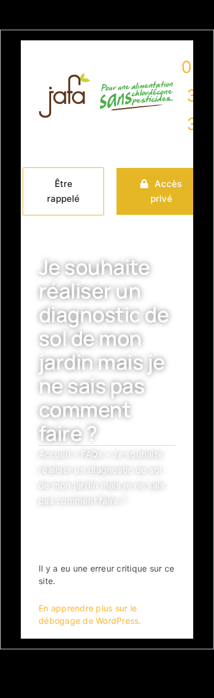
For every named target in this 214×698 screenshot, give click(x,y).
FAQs (92, 454)
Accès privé (166, 191)
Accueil (55, 454)
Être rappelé (63, 191)
